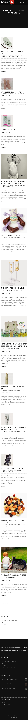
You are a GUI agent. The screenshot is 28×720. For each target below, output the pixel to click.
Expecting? (10, 56)
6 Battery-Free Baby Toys (11, 236)
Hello (3, 622)
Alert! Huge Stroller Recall (13, 468)
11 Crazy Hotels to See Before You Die (10, 629)
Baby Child (4, 624)
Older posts (5, 603)
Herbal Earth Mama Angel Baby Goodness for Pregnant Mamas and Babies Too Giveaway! (14, 346)
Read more (3, 71)
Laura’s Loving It (8, 129)
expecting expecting (8, 55)
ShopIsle (10, 715)
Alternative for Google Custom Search (10, 620)
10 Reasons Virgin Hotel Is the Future (9, 627)
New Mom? (15, 56)
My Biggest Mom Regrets (11, 92)
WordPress (18, 715)
